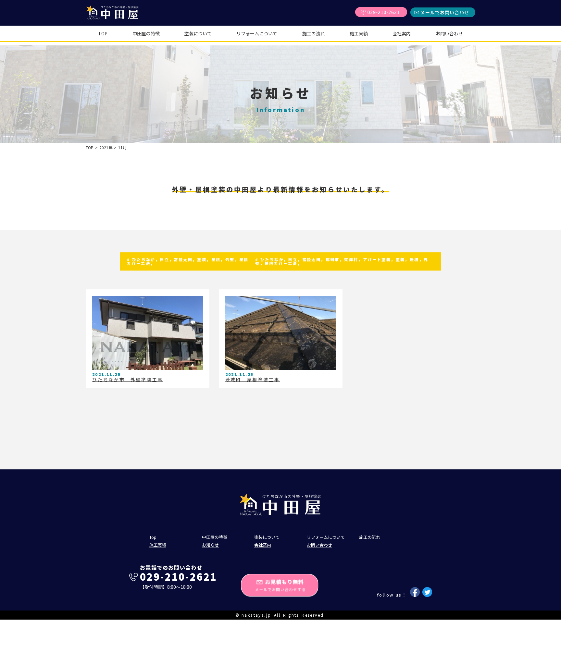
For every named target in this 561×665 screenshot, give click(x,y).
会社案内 (402, 33)
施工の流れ (313, 33)
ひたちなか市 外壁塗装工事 (127, 379)
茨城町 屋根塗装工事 (252, 379)
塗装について (198, 33)
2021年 (105, 147)
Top (102, 33)
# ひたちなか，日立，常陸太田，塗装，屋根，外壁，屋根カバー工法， (188, 261)
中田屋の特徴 (146, 33)
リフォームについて (256, 33)
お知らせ (210, 545)
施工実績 (359, 33)
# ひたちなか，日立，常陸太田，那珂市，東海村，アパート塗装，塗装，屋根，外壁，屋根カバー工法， (341, 261)
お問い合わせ (449, 33)
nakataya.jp (256, 615)
